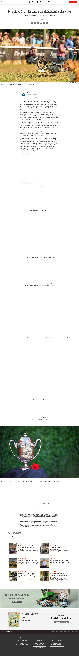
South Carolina (24, 536)
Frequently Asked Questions (39, 646)
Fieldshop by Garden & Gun (57, 641)
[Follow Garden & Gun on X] (65, 631)
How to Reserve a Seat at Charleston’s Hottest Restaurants (58, 547)
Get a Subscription (25, 620)
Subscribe (72, 2)
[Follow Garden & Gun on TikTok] (73, 631)
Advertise (39, 640)
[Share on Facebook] (35, 22)
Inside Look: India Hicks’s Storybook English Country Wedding (27, 547)
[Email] (44, 22)
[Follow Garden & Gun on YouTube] (77, 631)
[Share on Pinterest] (41, 22)
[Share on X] (38, 22)
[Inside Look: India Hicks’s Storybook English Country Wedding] (13, 553)
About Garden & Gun (57, 640)
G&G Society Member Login (57, 644)
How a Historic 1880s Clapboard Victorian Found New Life (58, 575)
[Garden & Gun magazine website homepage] (39, 2)
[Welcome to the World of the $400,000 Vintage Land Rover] (13, 568)
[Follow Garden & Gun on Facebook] (53, 631)
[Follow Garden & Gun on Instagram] (57, 631)
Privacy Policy (39, 644)
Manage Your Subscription (27, 625)
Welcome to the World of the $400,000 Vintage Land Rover (28, 561)
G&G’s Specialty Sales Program (57, 646)
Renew (22, 643)
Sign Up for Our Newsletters (61, 622)
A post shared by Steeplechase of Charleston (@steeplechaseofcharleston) (36, 186)
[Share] (32, 22)
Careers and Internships (39, 643)
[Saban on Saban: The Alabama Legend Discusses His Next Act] (44, 568)
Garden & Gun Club (57, 643)
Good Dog (19, 536)
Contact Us (39, 641)
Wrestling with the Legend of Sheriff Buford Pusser (27, 574)
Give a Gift (23, 622)
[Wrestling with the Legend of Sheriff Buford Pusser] (13, 581)
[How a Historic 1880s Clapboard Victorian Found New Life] (44, 581)
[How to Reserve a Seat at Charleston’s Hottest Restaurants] (44, 553)
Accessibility (39, 647)
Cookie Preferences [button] (24, 525)
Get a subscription (22, 640)
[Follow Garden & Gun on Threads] (61, 631)
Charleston (14, 536)
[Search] (77, 2)
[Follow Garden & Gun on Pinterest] (69, 631)
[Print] (47, 22)
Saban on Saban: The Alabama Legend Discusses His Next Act (60, 561)
